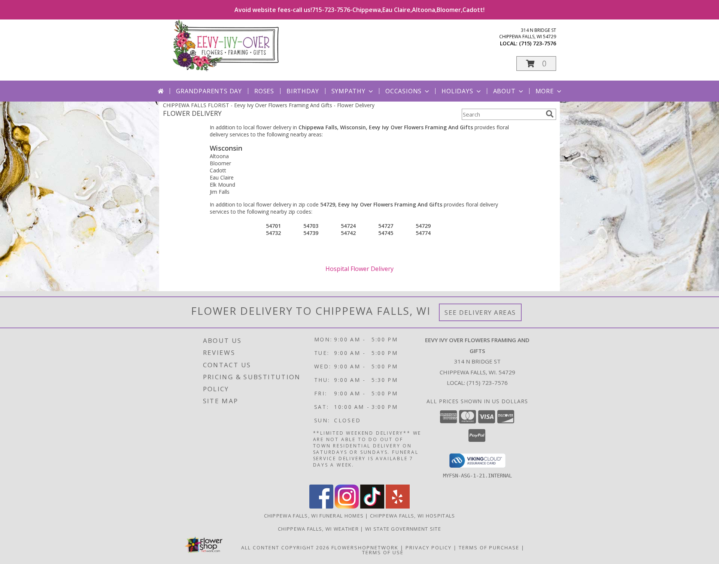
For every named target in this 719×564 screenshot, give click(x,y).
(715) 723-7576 (537, 43)
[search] (550, 114)
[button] (536, 63)
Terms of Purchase (489, 547)
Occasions (403, 91)
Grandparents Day (209, 91)
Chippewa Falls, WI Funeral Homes (314, 515)
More (545, 91)
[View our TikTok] (372, 506)
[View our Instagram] (347, 506)
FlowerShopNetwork (364, 547)
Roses (264, 91)
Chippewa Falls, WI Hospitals (412, 515)
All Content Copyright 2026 (285, 547)
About (504, 91)
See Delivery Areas (480, 312)
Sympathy (348, 91)
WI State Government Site (403, 528)
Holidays (457, 91)
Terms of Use (383, 552)
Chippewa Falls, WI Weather (318, 528)
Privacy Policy (429, 547)
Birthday (302, 91)
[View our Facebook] (321, 506)
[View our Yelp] (398, 506)
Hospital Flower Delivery (359, 269)
